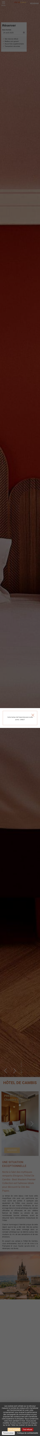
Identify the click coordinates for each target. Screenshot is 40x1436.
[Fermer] (32, 715)
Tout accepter (14, 1429)
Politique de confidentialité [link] (27, 1433)
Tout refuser (27, 1429)
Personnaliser (8, 1433)
